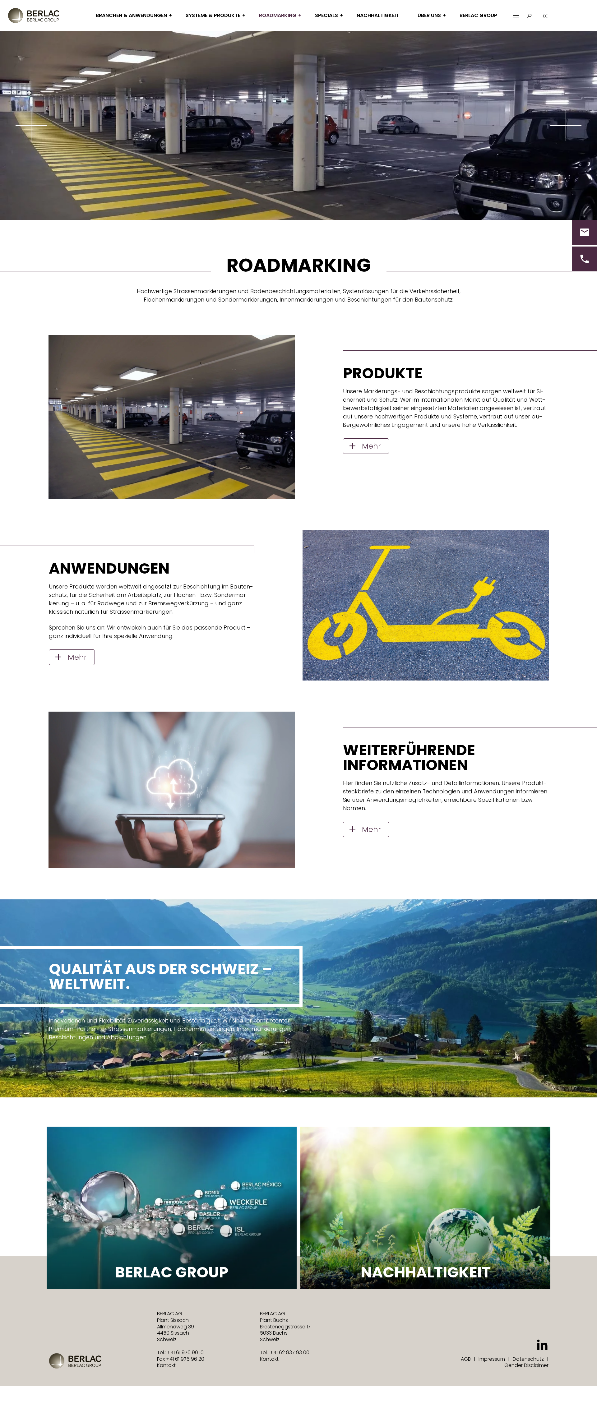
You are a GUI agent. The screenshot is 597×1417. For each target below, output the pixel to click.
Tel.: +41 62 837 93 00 (284, 1352)
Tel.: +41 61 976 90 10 (180, 1352)
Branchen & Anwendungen (131, 15)
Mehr (371, 446)
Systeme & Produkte (213, 15)
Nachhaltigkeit (378, 15)
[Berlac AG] (33, 15)
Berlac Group (478, 15)
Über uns (429, 15)
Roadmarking (277, 15)
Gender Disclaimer (526, 1365)
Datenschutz (528, 1359)
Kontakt (166, 1365)
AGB (466, 1359)
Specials (326, 15)
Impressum (492, 1359)
